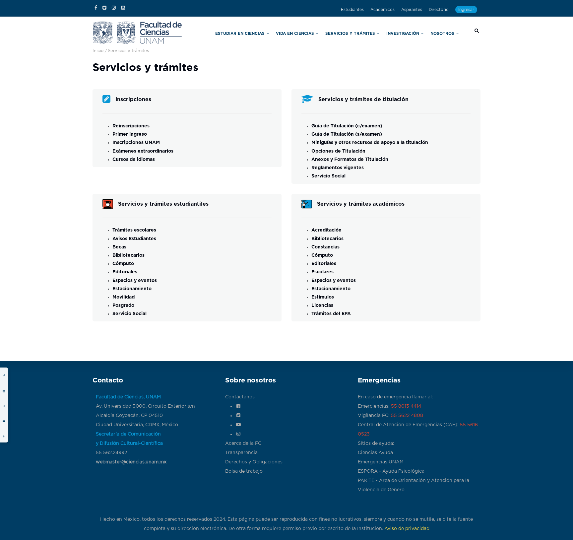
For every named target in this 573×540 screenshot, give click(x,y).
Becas (119, 247)
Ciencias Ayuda (375, 452)
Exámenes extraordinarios (142, 151)
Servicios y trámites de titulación (363, 99)
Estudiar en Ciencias (284, 32)
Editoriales (124, 272)
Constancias (325, 247)
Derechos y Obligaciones (254, 462)
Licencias (322, 305)
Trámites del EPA (331, 313)
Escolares (322, 272)
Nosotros (446, 32)
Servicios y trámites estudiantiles (163, 204)
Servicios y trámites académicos (361, 204)
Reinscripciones (131, 126)
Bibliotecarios (128, 255)
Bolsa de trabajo (244, 471)
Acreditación (326, 230)
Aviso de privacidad (406, 528)
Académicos (382, 10)
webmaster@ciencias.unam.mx (131, 462)
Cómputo (123, 263)
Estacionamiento (132, 289)
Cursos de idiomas (133, 159)
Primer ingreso (129, 134)
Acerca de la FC (243, 443)
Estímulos (322, 297)
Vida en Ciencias (328, 32)
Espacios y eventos (134, 280)
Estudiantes (352, 10)
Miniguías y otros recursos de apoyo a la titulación (369, 142)
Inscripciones (133, 99)
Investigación (414, 32)
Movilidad (123, 297)
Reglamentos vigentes (337, 168)
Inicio (98, 51)
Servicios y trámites (372, 32)
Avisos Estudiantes (134, 238)
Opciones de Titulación (338, 151)
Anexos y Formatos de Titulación (349, 159)
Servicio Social (329, 176)
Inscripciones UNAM (136, 142)
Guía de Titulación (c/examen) (346, 126)
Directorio (439, 10)
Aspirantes (411, 10)
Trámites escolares (134, 230)
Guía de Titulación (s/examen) (346, 134)
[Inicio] (137, 32)
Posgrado (123, 305)
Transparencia (241, 452)
